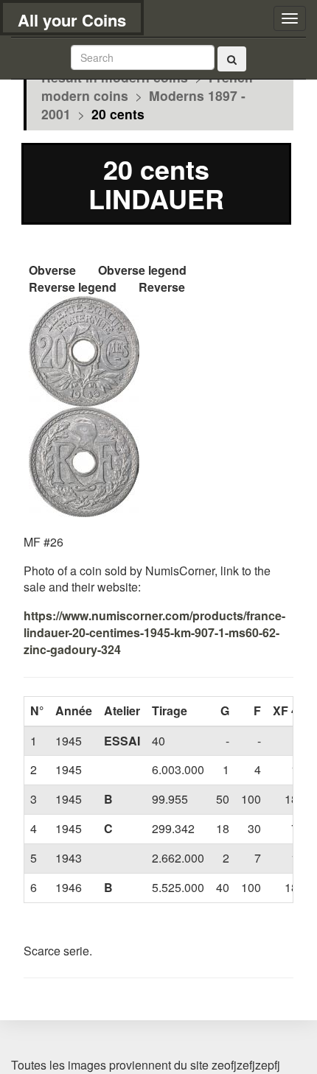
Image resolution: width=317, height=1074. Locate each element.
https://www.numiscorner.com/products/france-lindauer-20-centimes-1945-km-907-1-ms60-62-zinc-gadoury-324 (154, 632)
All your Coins (72, 20)
